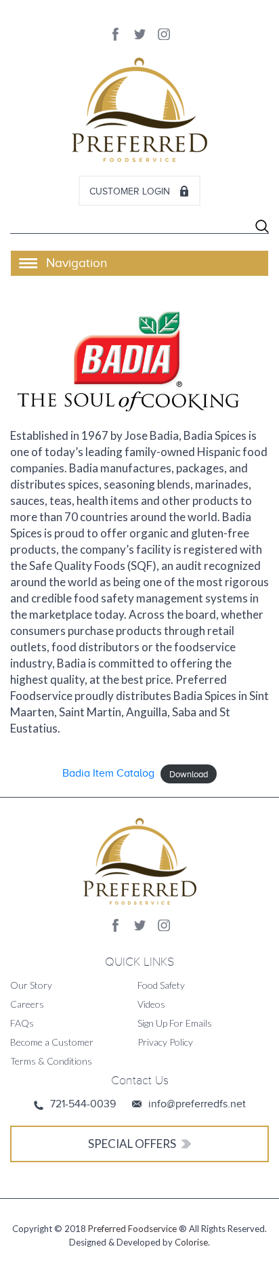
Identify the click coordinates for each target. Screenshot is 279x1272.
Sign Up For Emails (174, 1023)
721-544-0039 (83, 1104)
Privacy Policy (165, 1042)
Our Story (31, 985)
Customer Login (129, 191)
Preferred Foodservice (132, 1228)
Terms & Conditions (51, 1061)
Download (188, 773)
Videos (151, 1004)
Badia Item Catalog (108, 773)
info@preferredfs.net (197, 1104)
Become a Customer (51, 1042)
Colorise (191, 1242)
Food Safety (161, 985)
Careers (27, 1004)
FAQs (22, 1023)
